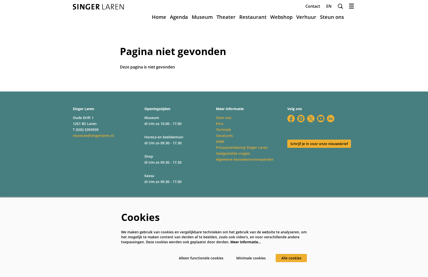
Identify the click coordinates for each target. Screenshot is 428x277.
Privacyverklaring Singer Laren (242, 147)
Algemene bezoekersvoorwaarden (244, 159)
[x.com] (311, 118)
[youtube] (320, 118)
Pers (219, 123)
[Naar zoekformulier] (340, 6)
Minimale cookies (251, 258)
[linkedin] (330, 118)
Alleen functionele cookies (201, 258)
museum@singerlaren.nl (93, 135)
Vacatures (224, 135)
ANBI (220, 141)
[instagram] (301, 118)
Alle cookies (291, 258)
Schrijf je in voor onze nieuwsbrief (319, 143)
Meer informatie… (245, 242)
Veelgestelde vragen (233, 153)
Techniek (223, 129)
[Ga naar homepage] (98, 6)
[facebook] (291, 118)
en (329, 6)
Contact (312, 6)
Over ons (223, 117)
